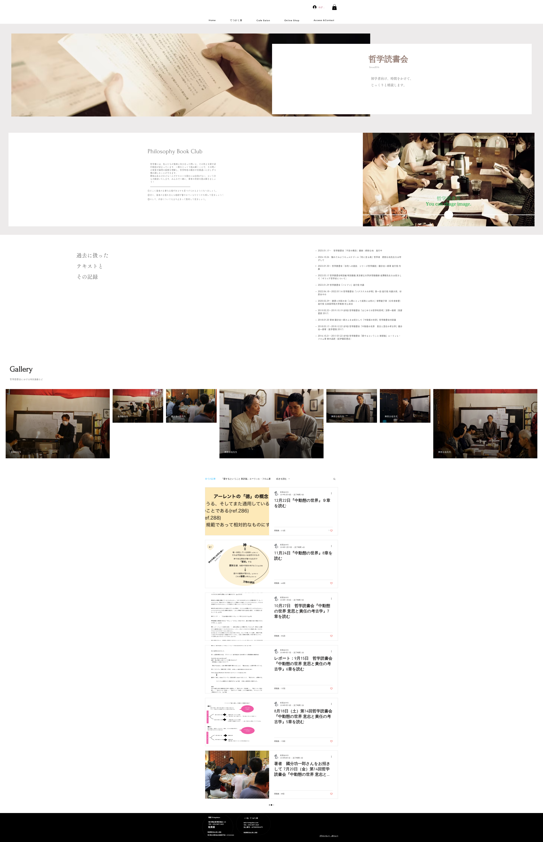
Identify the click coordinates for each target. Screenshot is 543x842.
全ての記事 (210, 478)
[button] (334, 7)
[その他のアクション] (332, 493)
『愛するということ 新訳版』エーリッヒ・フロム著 (246, 478)
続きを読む (281, 478)
